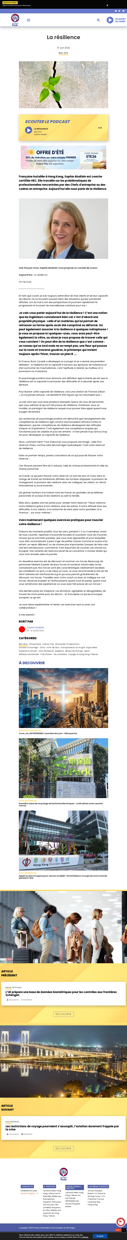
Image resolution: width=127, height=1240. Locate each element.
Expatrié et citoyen (28, 651)
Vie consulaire (60, 654)
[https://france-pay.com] (63, 157)
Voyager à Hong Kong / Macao (83, 654)
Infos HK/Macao (46, 651)
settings (85, 1237)
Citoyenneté (35, 644)
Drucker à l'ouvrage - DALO (32, 647)
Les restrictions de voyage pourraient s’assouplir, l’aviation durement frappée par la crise (62, 1128)
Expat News (91, 647)
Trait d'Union (46, 654)
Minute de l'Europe (74, 651)
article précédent (9, 973)
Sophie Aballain (35, 627)
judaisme (59, 651)
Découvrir (63, 1014)
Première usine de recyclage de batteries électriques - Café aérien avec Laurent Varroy (61, 804)
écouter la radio (120, 20)
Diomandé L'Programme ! (67, 644)
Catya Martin (13, 1134)
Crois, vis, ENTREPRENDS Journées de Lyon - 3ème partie (48, 733)
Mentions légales (28, 1193)
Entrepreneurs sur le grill (73, 647)
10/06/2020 (27, 1000)
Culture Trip (48, 644)
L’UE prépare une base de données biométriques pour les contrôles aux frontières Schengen (61, 994)
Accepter (100, 1236)
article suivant (7, 1108)
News (86, 651)
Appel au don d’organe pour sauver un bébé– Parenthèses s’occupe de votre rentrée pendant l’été (63, 877)
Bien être (38, 132)
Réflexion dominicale (29, 654)
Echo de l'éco (53, 647)
